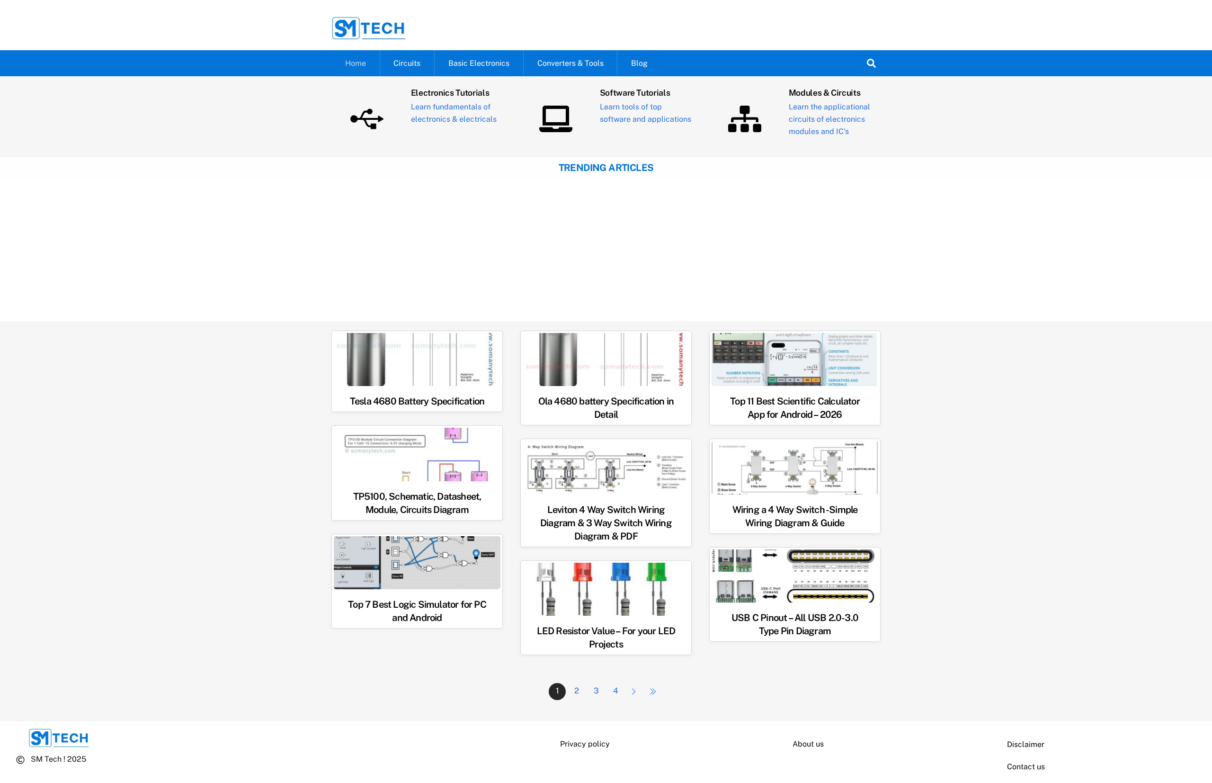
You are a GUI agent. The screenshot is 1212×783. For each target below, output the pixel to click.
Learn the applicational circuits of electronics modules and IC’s (829, 119)
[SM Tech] (369, 35)
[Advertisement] (606, 250)
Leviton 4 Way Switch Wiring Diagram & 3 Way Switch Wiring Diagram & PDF (606, 523)
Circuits (406, 63)
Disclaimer (1025, 744)
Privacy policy (585, 743)
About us (808, 743)
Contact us (1026, 766)
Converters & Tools (570, 63)
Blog (639, 63)
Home (355, 63)
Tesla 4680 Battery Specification (417, 401)
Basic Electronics (478, 63)
